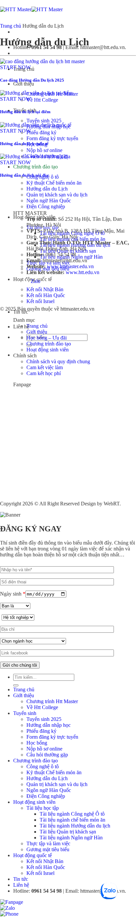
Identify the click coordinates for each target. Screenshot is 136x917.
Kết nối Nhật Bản (44, 289)
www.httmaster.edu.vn (70, 266)
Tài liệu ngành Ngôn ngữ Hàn (71, 837)
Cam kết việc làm (44, 367)
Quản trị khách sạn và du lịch (56, 194)
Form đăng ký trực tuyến (52, 138)
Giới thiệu (23, 84)
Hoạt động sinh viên (47, 349)
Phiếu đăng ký (41, 132)
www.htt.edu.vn (82, 272)
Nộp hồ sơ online (44, 150)
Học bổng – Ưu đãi (46, 338)
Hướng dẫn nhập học (48, 725)
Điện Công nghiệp (45, 206)
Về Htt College (42, 100)
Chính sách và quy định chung (58, 361)
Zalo (35, 281)
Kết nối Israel (40, 301)
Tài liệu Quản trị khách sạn (68, 831)
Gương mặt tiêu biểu (47, 849)
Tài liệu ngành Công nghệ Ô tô (72, 814)
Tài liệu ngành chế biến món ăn (72, 820)
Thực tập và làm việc (48, 843)
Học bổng (36, 743)
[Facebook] (26, 281)
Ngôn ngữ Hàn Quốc (48, 200)
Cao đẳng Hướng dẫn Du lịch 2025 (32, 80)
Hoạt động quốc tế (32, 855)
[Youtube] (44, 281)
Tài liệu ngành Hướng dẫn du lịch (75, 825)
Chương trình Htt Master (52, 701)
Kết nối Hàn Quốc (45, 295)
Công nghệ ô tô (42, 766)
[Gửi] (15, 685)
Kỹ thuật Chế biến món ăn (54, 183)
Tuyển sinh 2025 (43, 120)
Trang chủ (10, 26)
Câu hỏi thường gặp (47, 754)
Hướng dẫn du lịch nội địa (24, 175)
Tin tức (20, 879)
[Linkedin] (48, 281)
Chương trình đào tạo (35, 166)
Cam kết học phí (43, 373)
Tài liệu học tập (42, 808)
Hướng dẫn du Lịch (47, 188)
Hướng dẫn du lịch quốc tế (24, 143)
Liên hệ (21, 885)
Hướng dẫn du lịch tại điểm (25, 111)
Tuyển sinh (24, 713)
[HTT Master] (31, 9)
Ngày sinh (12, 594)
